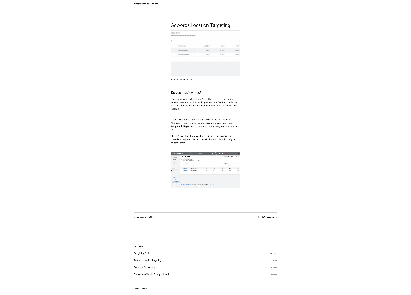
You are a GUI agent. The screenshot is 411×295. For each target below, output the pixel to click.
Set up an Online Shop (145, 217)
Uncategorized (187, 79)
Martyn (179, 79)
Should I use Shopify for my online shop (153, 274)
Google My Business (266, 217)
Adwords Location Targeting (147, 260)
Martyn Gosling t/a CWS (146, 4)
